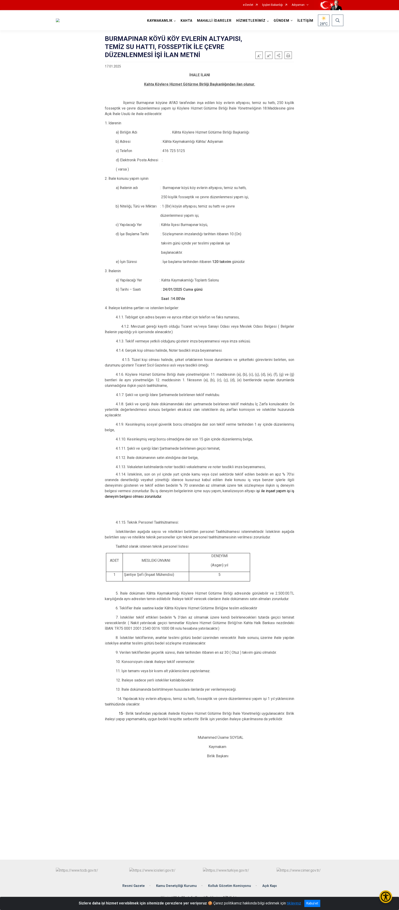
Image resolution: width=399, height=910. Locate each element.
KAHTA (186, 21)
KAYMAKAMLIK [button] (159, 21)
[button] (278, 55)
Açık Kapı (269, 886)
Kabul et (312, 903)
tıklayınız (294, 903)
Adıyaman (298, 4)
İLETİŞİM (305, 21)
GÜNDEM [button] (281, 21)
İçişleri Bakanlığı (272, 4)
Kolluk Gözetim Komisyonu (229, 886)
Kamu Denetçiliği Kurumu (176, 886)
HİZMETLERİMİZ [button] (251, 21)
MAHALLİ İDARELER (214, 21)
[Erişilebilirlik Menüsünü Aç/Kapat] (385, 896)
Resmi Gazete (133, 886)
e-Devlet (248, 4)
